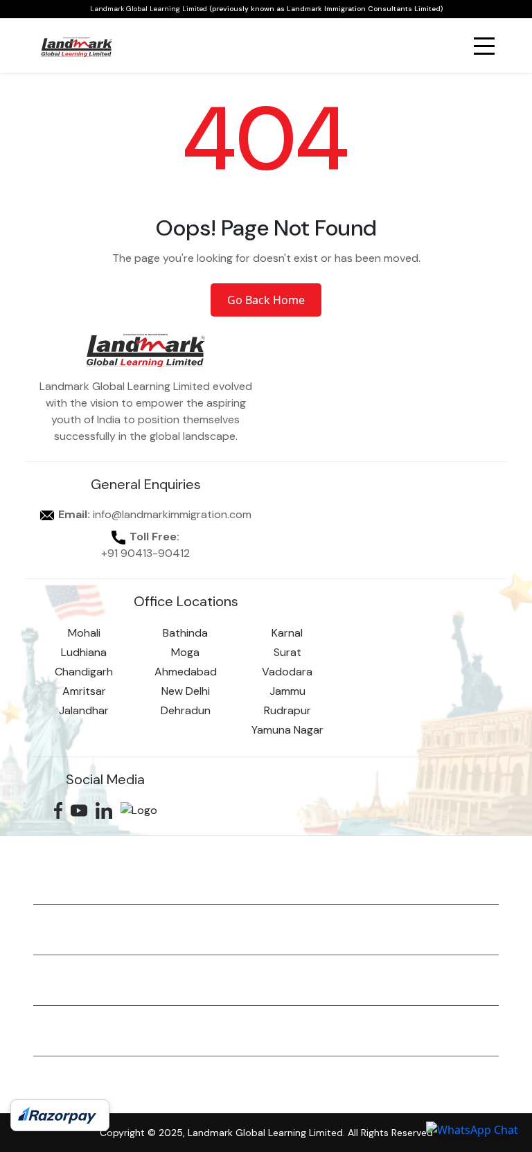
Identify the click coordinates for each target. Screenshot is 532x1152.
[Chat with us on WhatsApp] (472, 1129)
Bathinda (185, 633)
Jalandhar (84, 710)
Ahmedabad (185, 671)
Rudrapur (287, 710)
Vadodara (287, 671)
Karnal (287, 633)
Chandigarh (84, 671)
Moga (185, 652)
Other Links (71, 1084)
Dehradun (186, 710)
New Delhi (185, 691)
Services (63, 882)
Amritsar (84, 691)
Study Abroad (78, 932)
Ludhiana (84, 652)
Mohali (84, 633)
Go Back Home (266, 300)
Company (66, 1033)
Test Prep (66, 983)
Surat (287, 652)
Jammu (287, 691)
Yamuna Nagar (287, 730)
